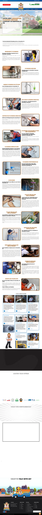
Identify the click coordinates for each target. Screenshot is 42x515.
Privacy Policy (38, 514)
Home (6, 9)
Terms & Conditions (32, 514)
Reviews (12, 9)
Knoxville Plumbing (6, 514)
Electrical (36, 9)
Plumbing (27, 9)
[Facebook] (3, 511)
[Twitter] (4, 511)
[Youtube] (5, 511)
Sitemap (29, 514)
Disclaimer (35, 514)
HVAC (32, 9)
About (9, 9)
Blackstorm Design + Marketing (11, 514)
